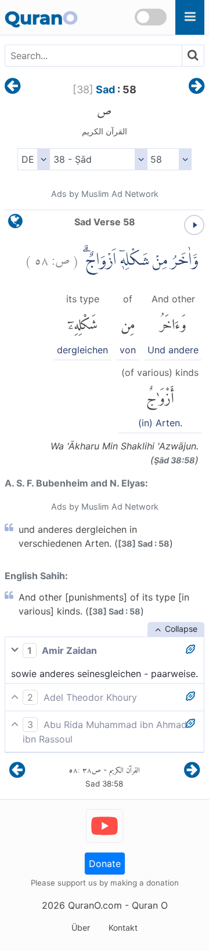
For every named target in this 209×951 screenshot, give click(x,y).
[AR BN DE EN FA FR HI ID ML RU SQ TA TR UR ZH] (33, 159)
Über (80, 927)
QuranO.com (95, 905)
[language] (15, 224)
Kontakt (123, 927)
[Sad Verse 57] (12, 87)
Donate (105, 863)
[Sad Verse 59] (196, 87)
